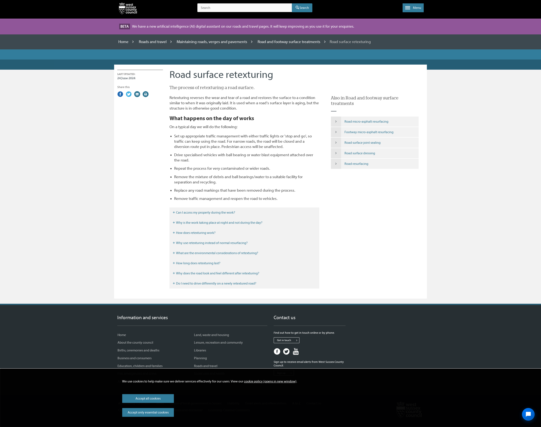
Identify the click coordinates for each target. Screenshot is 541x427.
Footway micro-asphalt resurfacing (368, 132)
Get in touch (284, 340)
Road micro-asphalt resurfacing (366, 121)
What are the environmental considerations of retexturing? (216, 253)
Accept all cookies (148, 398)
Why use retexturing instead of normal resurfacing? (211, 243)
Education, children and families (140, 366)
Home (123, 41)
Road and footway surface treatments (289, 41)
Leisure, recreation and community (218, 342)
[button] (413, 7)
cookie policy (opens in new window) (270, 381)
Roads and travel (153, 41)
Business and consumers (134, 358)
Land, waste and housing (211, 335)
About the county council (135, 342)
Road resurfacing (356, 164)
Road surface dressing (359, 153)
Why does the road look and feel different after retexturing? (217, 273)
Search (304, 8)
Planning (200, 358)
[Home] (127, 9)
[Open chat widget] (528, 414)
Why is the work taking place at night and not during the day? (218, 223)
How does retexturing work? (195, 233)
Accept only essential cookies (148, 412)
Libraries (200, 350)
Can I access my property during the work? (205, 212)
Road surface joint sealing (362, 143)
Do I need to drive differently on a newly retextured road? (215, 283)
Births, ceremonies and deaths (138, 350)
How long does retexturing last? (197, 263)
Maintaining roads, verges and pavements (212, 41)
